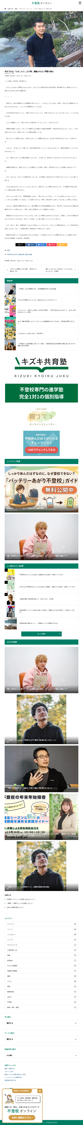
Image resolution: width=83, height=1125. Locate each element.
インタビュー (41, 934)
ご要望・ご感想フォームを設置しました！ (20, 903)
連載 (41, 976)
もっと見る (41, 634)
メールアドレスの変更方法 (13, 1077)
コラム (41, 981)
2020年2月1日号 (12, 254)
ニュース (41, 939)
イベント (41, 929)
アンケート (41, 924)
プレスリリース (41, 945)
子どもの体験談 (41, 966)
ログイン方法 (9, 1071)
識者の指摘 (28, 254)
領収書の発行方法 (10, 1080)
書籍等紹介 (41, 992)
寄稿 (13, 73)
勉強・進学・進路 (41, 1007)
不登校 (41, 1002)
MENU (80, 4)
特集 (41, 955)
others (41, 997)
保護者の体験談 (41, 971)
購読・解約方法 (10, 1068)
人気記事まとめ (41, 950)
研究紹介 (41, 960)
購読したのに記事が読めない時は (15, 1074)
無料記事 (21, 254)
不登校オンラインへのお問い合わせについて (21, 899)
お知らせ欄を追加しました (15, 907)
